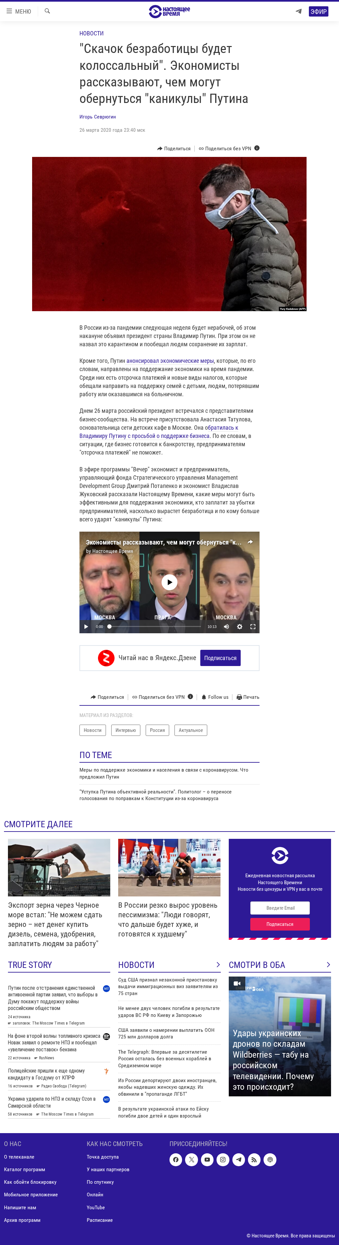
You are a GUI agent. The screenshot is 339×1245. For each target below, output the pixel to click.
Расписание (100, 1220)
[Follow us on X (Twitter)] (191, 1160)
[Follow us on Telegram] (238, 1160)
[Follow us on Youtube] (207, 1160)
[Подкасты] (270, 1160)
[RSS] (254, 1160)
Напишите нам (20, 1207)
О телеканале (19, 1157)
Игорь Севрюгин (97, 117)
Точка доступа (103, 1157)
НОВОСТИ (136, 965)
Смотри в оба (257, 965)
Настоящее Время (112, 551)
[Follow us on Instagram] (223, 1160)
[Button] (174, 148)
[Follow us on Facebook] (176, 1160)
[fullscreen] (253, 626)
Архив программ (22, 1220)
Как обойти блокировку (30, 1182)
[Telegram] (298, 11)
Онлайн (95, 1195)
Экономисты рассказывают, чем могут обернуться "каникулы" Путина (184, 542)
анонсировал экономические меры (169, 360)
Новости (91, 33)
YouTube (96, 1207)
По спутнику (100, 1182)
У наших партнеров (108, 1170)
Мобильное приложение (31, 1195)
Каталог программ (24, 1170)
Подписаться (220, 657)
